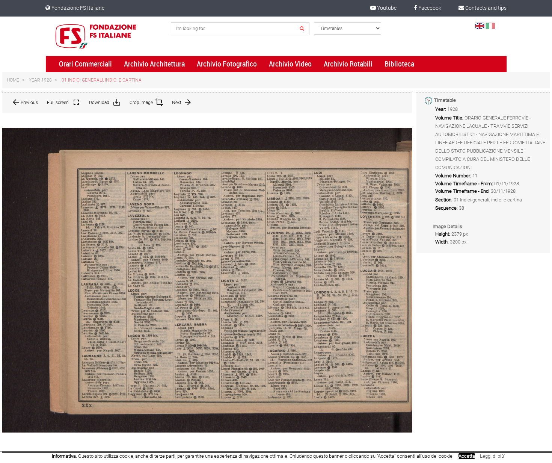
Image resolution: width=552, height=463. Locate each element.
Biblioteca (399, 63)
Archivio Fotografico (227, 63)
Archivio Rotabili (348, 63)
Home (13, 80)
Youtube (386, 8)
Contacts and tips (485, 8)
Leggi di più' (492, 456)
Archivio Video (290, 63)
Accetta (466, 456)
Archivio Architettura (154, 63)
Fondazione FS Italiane (77, 8)
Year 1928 (40, 80)
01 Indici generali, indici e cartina (102, 80)
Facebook (429, 8)
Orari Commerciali (85, 63)
